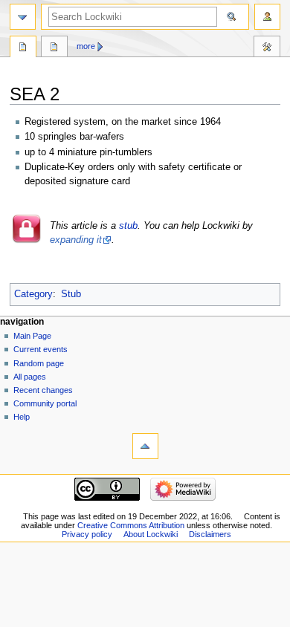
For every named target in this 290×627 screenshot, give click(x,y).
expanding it (76, 240)
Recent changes (43, 390)
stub (128, 226)
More (86, 46)
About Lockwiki (150, 534)
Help (21, 416)
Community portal (45, 403)
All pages (29, 376)
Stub (71, 294)
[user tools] (267, 17)
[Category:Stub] (27, 240)
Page (23, 48)
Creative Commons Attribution (130, 525)
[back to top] (145, 446)
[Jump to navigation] (23, 17)
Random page (38, 363)
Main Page (32, 335)
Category (33, 294)
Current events (40, 349)
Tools (267, 48)
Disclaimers (210, 534)
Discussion (54, 48)
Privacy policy (87, 534)
